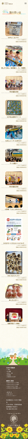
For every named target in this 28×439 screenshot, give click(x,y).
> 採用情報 (8, 375)
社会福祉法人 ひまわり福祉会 (9, 3)
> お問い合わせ (9, 394)
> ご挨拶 (8, 369)
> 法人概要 (8, 371)
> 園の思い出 (9, 392)
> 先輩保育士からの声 (10, 376)
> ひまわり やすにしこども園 (12, 382)
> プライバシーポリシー (11, 395)
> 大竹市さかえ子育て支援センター (13, 388)
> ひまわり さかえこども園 (12, 386)
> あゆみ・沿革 (9, 373)
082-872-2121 (13, 409)
